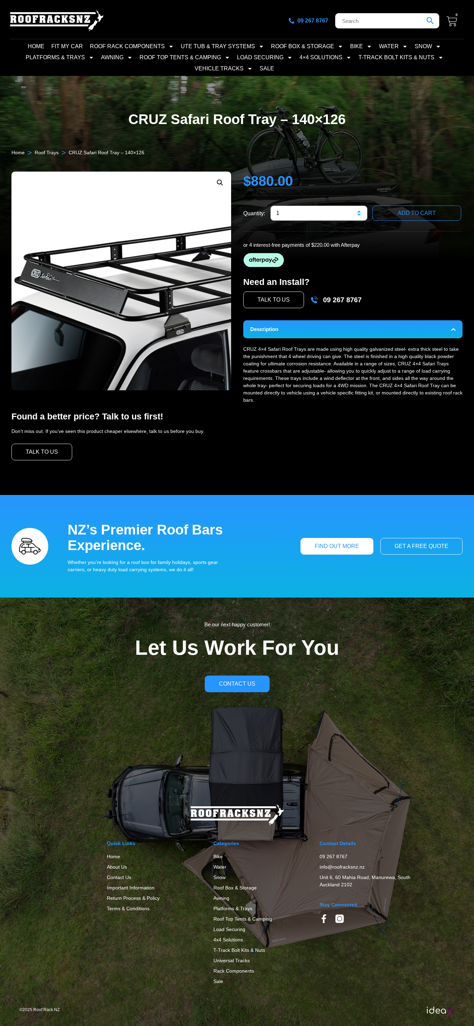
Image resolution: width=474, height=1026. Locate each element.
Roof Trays (47, 152)
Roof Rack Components (127, 46)
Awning (112, 57)
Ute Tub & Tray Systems (218, 46)
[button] (220, 182)
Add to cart (417, 213)
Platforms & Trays (55, 57)
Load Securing (260, 57)
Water (389, 46)
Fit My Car (67, 46)
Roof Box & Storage (302, 46)
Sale (267, 68)
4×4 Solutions (320, 57)
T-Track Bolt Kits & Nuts (396, 57)
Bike (356, 46)
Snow (423, 46)
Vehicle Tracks (219, 68)
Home (36, 46)
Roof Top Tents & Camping (180, 57)
